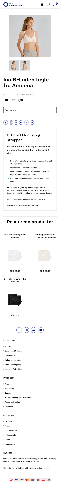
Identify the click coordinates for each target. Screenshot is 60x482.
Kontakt (8, 346)
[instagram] (11, 122)
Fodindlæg (9, 388)
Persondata (10, 356)
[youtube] (21, 122)
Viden (7, 440)
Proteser (8, 384)
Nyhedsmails (10, 435)
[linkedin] (16, 122)
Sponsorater (10, 444)
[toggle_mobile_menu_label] (44, 3)
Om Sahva (9, 421)
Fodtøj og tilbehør (12, 402)
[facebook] (5, 122)
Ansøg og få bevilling (13, 369)
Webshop (9, 407)
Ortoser (8, 393)
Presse (8, 426)
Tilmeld (6, 468)
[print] (32, 122)
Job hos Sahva (11, 431)
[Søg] (50, 3)
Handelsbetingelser (13, 365)
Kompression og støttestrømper (18, 398)
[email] (26, 122)
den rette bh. (33, 205)
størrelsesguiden (26, 199)
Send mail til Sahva (13, 351)
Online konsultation (13, 360)
